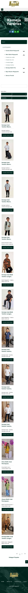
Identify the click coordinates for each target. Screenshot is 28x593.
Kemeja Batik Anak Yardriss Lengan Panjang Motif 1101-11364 (7, 537)
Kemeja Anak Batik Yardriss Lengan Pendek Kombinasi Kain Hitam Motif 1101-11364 (7, 276)
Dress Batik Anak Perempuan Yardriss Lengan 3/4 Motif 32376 (7, 463)
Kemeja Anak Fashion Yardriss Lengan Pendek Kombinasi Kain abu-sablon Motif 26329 (7, 350)
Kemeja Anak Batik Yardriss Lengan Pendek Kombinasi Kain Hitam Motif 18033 (7, 313)
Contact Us (17, 581)
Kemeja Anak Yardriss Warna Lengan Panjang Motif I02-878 (6, 163)
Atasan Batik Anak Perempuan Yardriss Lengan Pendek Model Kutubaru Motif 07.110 (7, 500)
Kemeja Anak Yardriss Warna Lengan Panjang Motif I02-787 (6, 238)
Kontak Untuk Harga (7, 135)
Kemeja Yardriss (19, 16)
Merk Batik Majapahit (9, 16)
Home (2, 581)
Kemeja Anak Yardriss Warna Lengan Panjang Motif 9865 (6, 126)
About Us (9, 581)
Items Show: (3, 91)
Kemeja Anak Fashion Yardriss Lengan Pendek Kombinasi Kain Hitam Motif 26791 (7, 388)
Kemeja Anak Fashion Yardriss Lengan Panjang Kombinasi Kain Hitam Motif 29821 (7, 425)
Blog (25, 581)
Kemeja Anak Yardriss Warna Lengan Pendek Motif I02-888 (6, 201)
